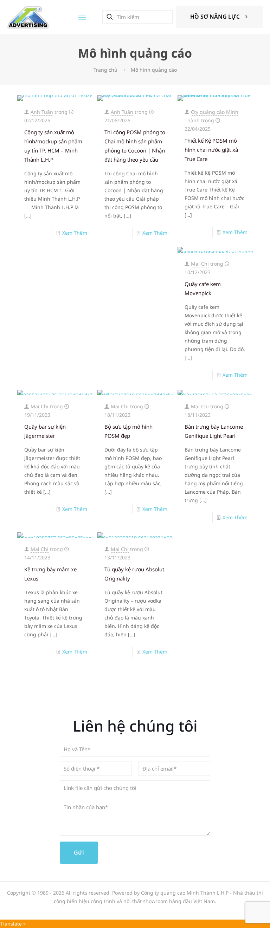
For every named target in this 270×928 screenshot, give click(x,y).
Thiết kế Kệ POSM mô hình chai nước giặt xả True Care (211, 149)
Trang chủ (105, 69)
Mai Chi (200, 263)
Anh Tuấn (42, 112)
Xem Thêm (74, 232)
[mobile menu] (82, 17)
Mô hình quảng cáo (154, 69)
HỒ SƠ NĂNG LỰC (215, 16)
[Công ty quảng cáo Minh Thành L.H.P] (28, 16)
